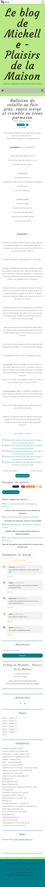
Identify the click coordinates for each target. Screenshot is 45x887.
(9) (12, 809)
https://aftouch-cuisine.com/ (23, 839)
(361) (12, 762)
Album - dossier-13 (9, 726)
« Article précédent (9, 471)
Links (4, 735)
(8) (14, 812)
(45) (15, 776)
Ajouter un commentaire (19, 560)
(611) (15, 751)
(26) (10, 784)
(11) (6, 801)
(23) (19, 787)
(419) (15, 754)
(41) (7, 779)
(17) (13, 795)
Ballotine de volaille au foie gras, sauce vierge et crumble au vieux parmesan (22, 109)
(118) (17, 770)
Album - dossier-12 (9, 724)
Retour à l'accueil (22, 476)
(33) (10, 781)
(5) (10, 817)
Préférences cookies (33, 875)
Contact (12, 872)
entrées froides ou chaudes (23, 121)
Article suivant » (37, 471)
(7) (8, 814)
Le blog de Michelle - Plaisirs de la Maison (22, 44)
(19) (15, 792)
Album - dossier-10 (9, 718)
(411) (16, 757)
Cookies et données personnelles (15, 875)
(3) (13, 825)
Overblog (36, 864)
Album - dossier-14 (9, 729)
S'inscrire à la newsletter (11, 492)
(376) (11, 759)
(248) (19, 768)
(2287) (12, 748)
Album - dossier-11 (9, 721)
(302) (12, 765)
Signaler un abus (22, 872)
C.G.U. (31, 872)
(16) (14, 798)
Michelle (20, 684)
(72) (12, 773)
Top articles (36, 869)
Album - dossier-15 (9, 732)
